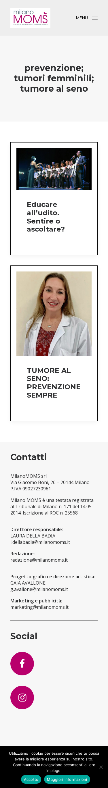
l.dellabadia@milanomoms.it (40, 542)
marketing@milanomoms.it (39, 607)
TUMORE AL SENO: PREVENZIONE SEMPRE (54, 382)
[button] (95, 18)
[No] (101, 767)
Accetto (31, 779)
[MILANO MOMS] (30, 18)
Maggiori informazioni (67, 779)
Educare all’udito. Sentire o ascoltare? (46, 216)
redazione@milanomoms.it (39, 560)
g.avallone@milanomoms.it (39, 589)
